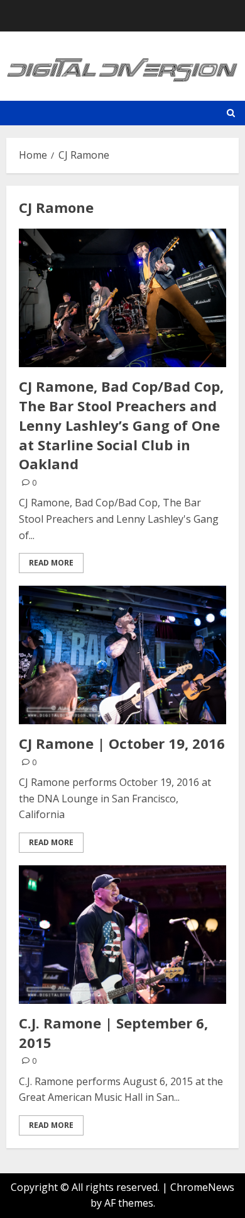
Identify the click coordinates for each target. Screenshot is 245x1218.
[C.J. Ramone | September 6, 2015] (122, 934)
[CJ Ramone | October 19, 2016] (122, 655)
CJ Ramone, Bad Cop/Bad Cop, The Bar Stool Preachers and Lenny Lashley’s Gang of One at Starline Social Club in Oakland (121, 425)
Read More (51, 562)
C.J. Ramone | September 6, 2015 (113, 1032)
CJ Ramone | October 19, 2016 (122, 743)
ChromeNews (202, 1187)
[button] (231, 113)
